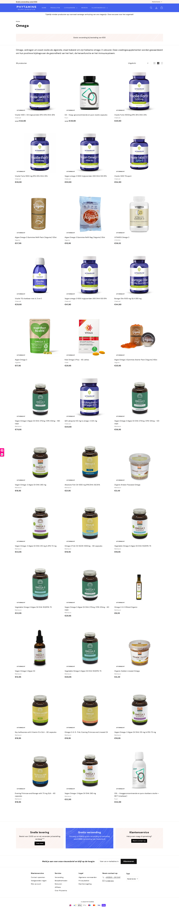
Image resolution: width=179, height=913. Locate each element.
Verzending (59, 877)
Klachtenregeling (85, 884)
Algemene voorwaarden (88, 877)
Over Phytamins (61, 891)
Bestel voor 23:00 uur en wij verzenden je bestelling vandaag (38, 2)
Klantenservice (99, 8)
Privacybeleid (84, 881)
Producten (55, 8)
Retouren (58, 884)
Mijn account (36, 884)
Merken (84, 8)
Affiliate (58, 887)
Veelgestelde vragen (39, 881)
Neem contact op (139, 841)
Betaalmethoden (61, 881)
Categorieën (70, 8)
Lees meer (40, 843)
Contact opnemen (38, 877)
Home (44, 8)
